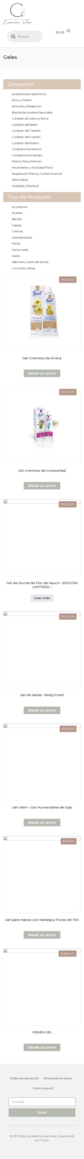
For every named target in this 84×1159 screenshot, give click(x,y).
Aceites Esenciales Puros (29, 94)
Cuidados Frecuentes (27, 155)
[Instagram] (44, 1148)
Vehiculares (20, 179)
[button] (73, 6)
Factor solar (20, 249)
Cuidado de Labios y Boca (30, 118)
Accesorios (19, 207)
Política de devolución (24, 1078)
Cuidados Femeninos (27, 149)
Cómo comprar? (43, 1088)
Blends (17, 219)
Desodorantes (22, 237)
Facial (16, 243)
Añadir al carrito (42, 373)
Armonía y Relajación (26, 106)
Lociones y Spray (23, 268)
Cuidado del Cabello (26, 130)
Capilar (17, 225)
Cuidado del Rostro (25, 143)
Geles (16, 256)
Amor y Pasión (22, 100)
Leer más (42, 598)
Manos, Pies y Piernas (26, 161)
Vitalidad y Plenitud (25, 186)
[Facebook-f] (39, 1148)
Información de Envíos (57, 1078)
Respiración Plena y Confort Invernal (37, 173)
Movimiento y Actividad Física (32, 167)
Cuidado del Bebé (25, 124)
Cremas (17, 231)
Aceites (17, 213)
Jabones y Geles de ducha (30, 262)
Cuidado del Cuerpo (26, 137)
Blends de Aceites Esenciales (32, 112)
